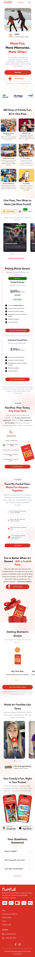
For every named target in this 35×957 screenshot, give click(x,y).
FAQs (4, 921)
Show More (17, 876)
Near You (22, 2)
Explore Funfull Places (16, 258)
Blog (3, 910)
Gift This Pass (17, 587)
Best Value (17, 278)
